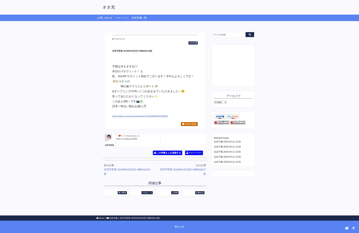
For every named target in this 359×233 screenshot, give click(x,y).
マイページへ (195, 153)
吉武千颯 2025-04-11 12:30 (227, 141)
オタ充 (109, 7)
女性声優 (193, 43)
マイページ (122, 17)
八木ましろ (147, 192)
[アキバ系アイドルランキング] (221, 123)
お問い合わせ (104, 17)
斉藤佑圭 (200, 192)
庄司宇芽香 (190, 124)
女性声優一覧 (139, 17)
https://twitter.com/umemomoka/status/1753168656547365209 (140, 116)
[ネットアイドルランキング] (237, 123)
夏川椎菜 (122, 192)
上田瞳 (175, 192)
